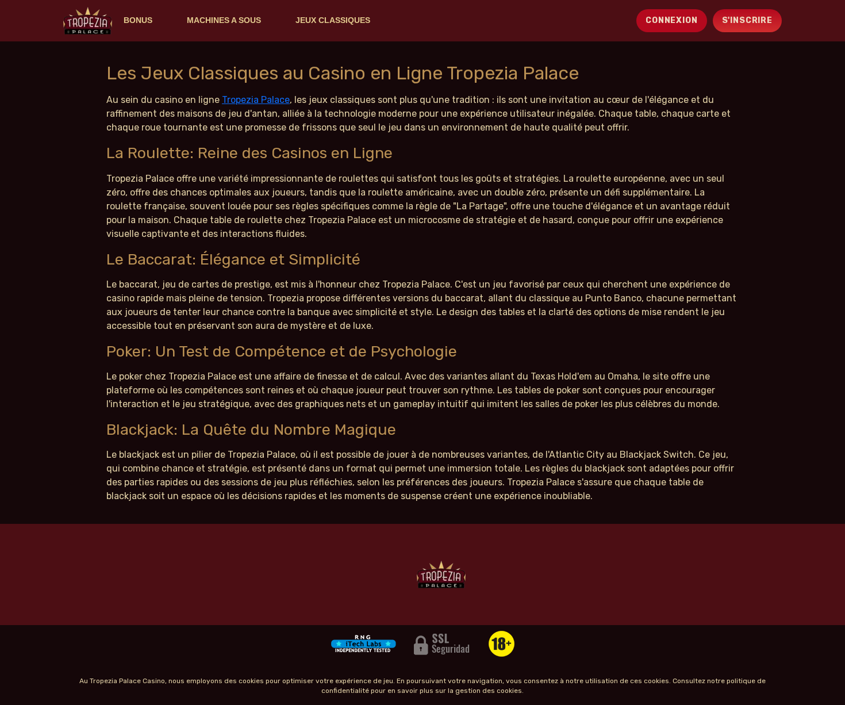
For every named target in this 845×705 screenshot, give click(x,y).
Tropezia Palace (256, 99)
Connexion (672, 20)
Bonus (138, 20)
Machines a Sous (224, 20)
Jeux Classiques (332, 20)
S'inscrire (747, 20)
